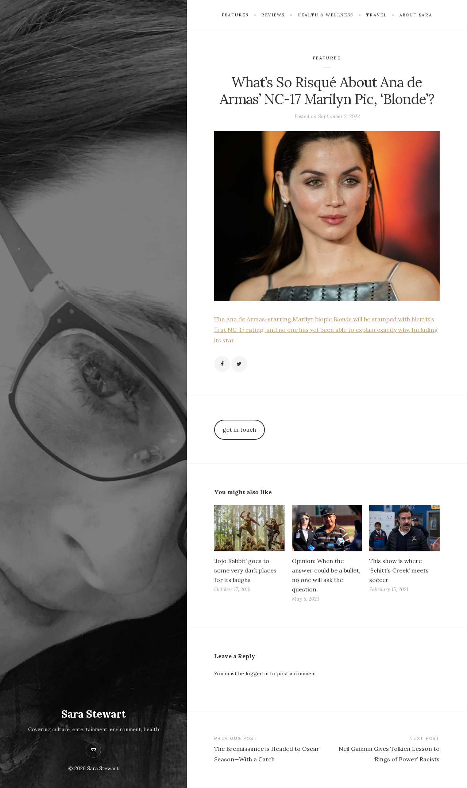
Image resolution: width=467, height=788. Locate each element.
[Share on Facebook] (222, 364)
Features (327, 58)
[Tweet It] (239, 364)
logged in (257, 673)
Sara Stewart (93, 714)
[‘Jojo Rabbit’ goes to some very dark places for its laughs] (249, 528)
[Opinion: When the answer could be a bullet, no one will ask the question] (327, 528)
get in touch (239, 429)
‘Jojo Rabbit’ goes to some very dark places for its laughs (245, 570)
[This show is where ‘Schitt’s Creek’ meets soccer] (404, 528)
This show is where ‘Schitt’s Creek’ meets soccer (399, 570)
